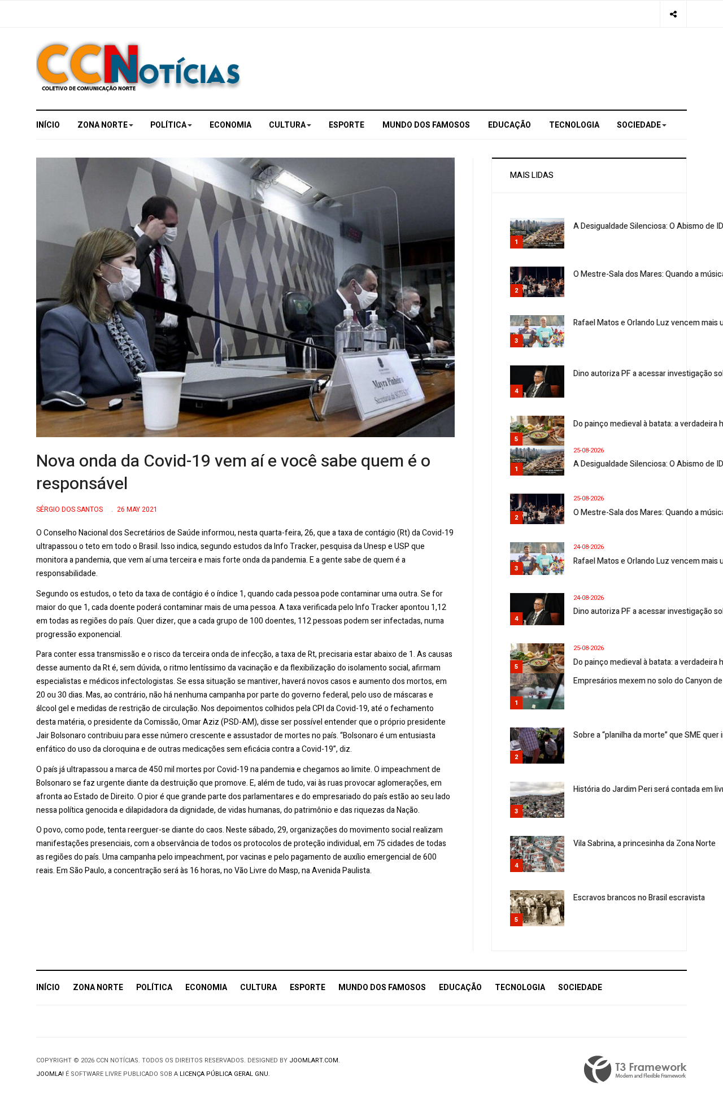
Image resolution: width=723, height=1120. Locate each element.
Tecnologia (574, 125)
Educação (509, 125)
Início (48, 125)
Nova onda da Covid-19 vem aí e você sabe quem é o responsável (233, 472)
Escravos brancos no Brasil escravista (639, 898)
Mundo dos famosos (426, 125)
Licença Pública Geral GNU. (225, 1074)
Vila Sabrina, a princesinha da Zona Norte (644, 843)
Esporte (346, 125)
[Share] (673, 14)
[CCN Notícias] (138, 66)
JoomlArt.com (313, 1060)
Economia (230, 125)
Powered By (635, 1070)
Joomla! (50, 1074)
